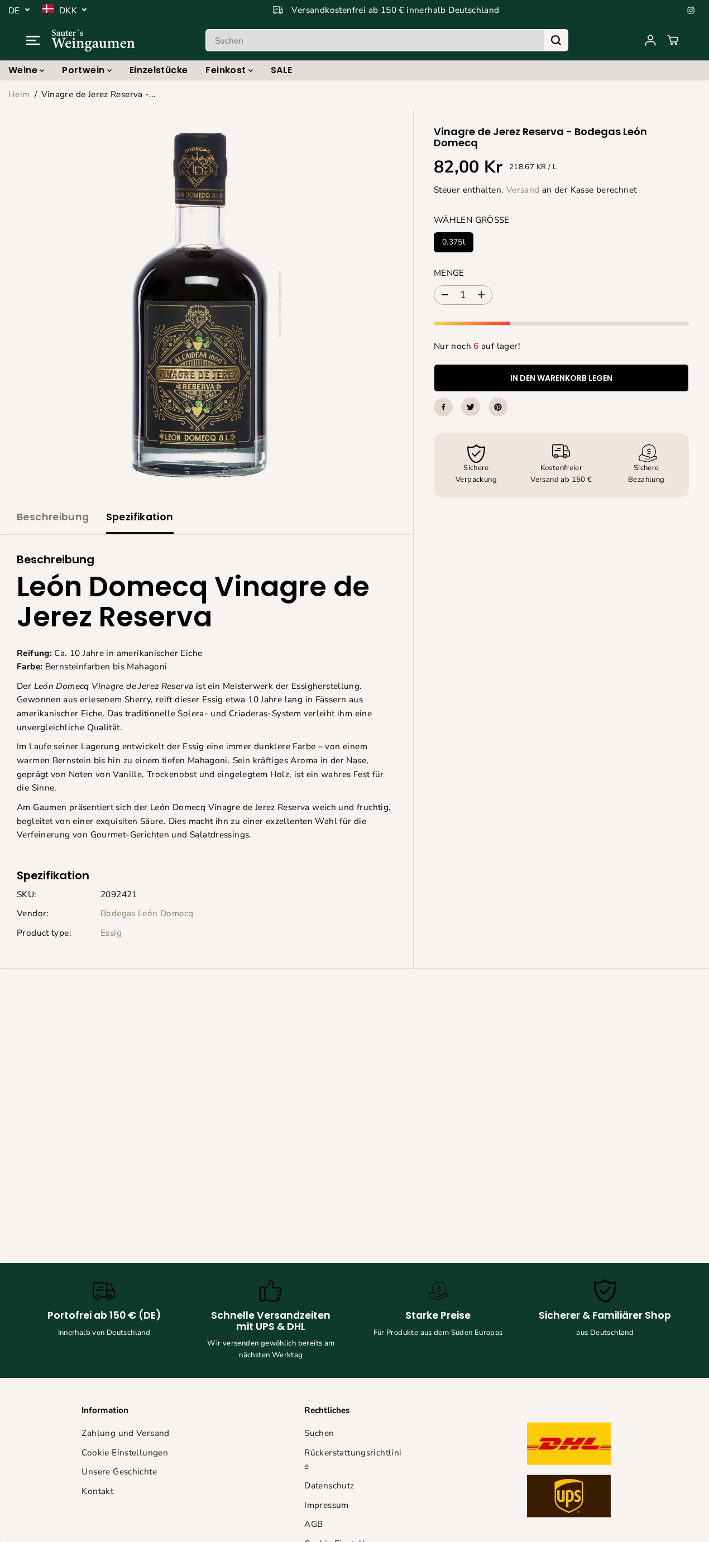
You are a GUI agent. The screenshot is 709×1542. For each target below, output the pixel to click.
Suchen (319, 1433)
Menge (449, 273)
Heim (19, 94)
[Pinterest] (497, 407)
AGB (313, 1524)
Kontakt (97, 1491)
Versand (523, 189)
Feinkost (226, 70)
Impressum (326, 1505)
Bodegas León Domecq (146, 913)
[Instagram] (691, 10)
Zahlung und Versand (125, 1433)
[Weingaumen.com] (93, 40)
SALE (282, 70)
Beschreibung (53, 517)
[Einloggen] (650, 40)
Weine (24, 70)
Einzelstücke (159, 70)
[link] (577, 1473)
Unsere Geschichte (119, 1471)
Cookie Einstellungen (125, 1452)
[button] (33, 40)
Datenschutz (329, 1485)
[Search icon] (556, 40)
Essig (111, 932)
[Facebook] (443, 407)
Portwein (84, 70)
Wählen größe (472, 220)
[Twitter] (470, 407)
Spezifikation (140, 517)
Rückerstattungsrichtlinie (352, 1459)
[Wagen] (673, 40)
